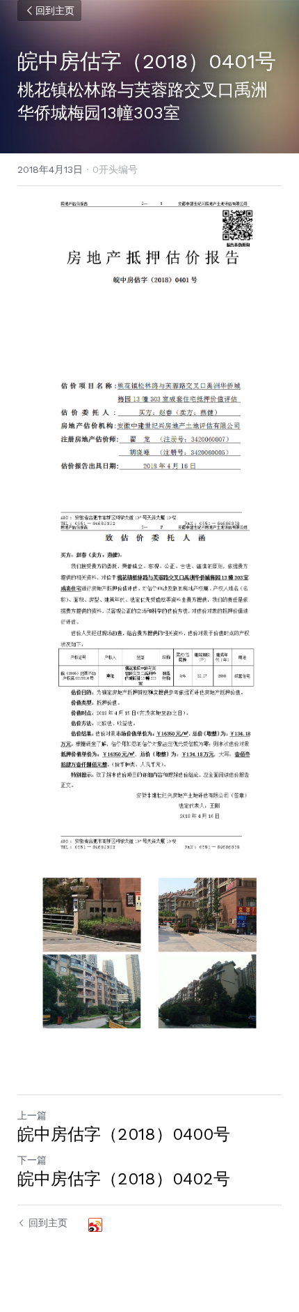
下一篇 (32, 1160)
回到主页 (54, 10)
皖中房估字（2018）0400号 (123, 1134)
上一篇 (32, 1115)
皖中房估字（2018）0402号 (123, 1179)
